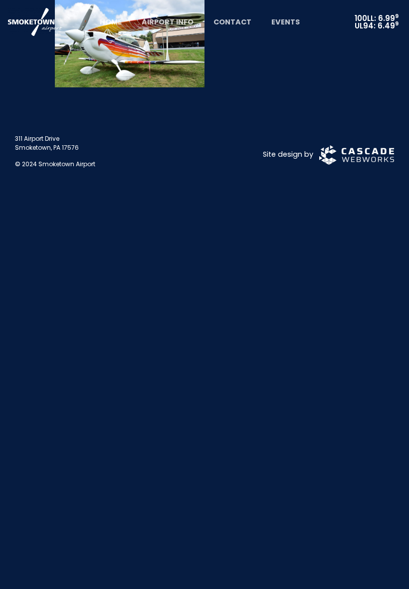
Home (111, 22)
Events (285, 22)
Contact (232, 22)
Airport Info (168, 22)
